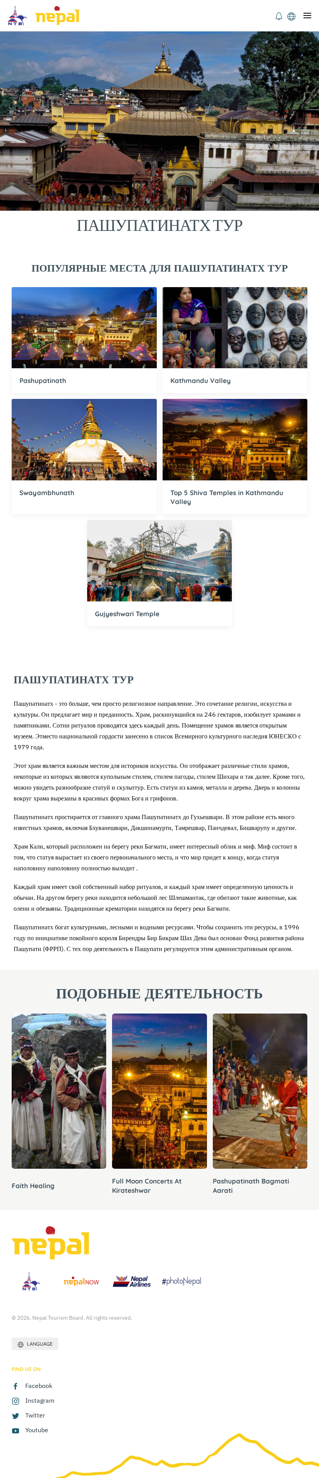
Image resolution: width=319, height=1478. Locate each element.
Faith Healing (33, 1186)
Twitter (35, 1415)
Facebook (38, 1386)
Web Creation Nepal (222, 1371)
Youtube (36, 1430)
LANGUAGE (38, 1344)
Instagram (39, 1400)
